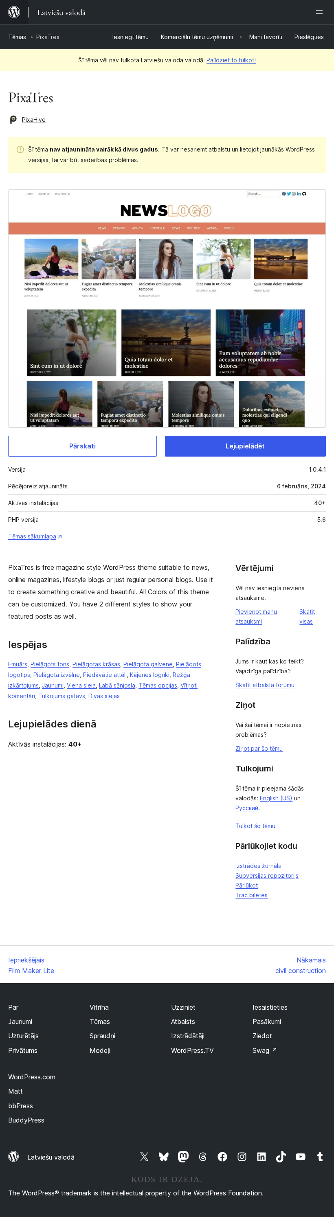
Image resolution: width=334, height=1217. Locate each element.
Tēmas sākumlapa (32, 536)
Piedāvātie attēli (105, 674)
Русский (246, 807)
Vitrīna (99, 1007)
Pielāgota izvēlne (56, 674)
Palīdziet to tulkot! (231, 60)
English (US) (276, 798)
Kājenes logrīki (149, 674)
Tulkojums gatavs (61, 695)
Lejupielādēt (245, 446)
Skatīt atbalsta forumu (264, 684)
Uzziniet (183, 1007)
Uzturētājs (23, 1036)
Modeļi (100, 1050)
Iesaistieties (270, 1007)
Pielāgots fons (50, 664)
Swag (265, 1050)
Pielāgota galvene (148, 664)
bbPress (20, 1106)
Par (13, 1007)
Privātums (22, 1050)
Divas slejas (104, 695)
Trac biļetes (251, 895)
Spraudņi (102, 1036)
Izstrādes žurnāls (258, 865)
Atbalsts (183, 1021)
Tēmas (17, 36)
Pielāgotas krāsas (96, 664)
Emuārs (17, 664)
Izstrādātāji (187, 1036)
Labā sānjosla (117, 685)
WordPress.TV (192, 1050)
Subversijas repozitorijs (267, 875)
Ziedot (262, 1036)
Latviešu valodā (51, 1157)
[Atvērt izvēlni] (321, 12)
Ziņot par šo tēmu (259, 748)
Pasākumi (267, 1021)
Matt (15, 1091)
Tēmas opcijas (157, 685)
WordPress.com (31, 1077)
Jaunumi (53, 685)
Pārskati (82, 446)
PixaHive (34, 119)
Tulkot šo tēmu (255, 825)
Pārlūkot (246, 885)
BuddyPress (26, 1120)
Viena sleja (81, 685)
